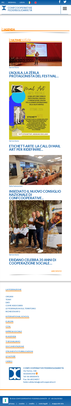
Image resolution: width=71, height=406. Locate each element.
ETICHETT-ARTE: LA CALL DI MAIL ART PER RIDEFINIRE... (34, 147)
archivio (56, 271)
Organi (9, 296)
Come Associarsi (14, 305)
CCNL (8, 326)
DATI (8, 302)
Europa (9, 321)
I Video (9, 361)
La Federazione (13, 289)
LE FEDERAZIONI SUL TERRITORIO (21, 308)
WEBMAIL (12, 2)
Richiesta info (13, 311)
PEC (2, 2)
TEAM (8, 299)
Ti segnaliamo (13, 341)
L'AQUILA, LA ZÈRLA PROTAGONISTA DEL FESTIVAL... (34, 74)
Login (22, 2)
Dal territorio (14, 67)
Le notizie (11, 356)
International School (17, 316)
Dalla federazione (15, 186)
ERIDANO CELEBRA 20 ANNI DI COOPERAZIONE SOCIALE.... (32, 261)
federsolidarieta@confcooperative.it (39, 382)
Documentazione (15, 346)
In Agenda (11, 336)
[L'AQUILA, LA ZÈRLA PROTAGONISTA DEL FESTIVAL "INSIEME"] (35, 54)
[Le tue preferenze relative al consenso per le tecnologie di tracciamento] (5, 400)
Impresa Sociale (14, 331)
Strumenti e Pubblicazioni (19, 351)
